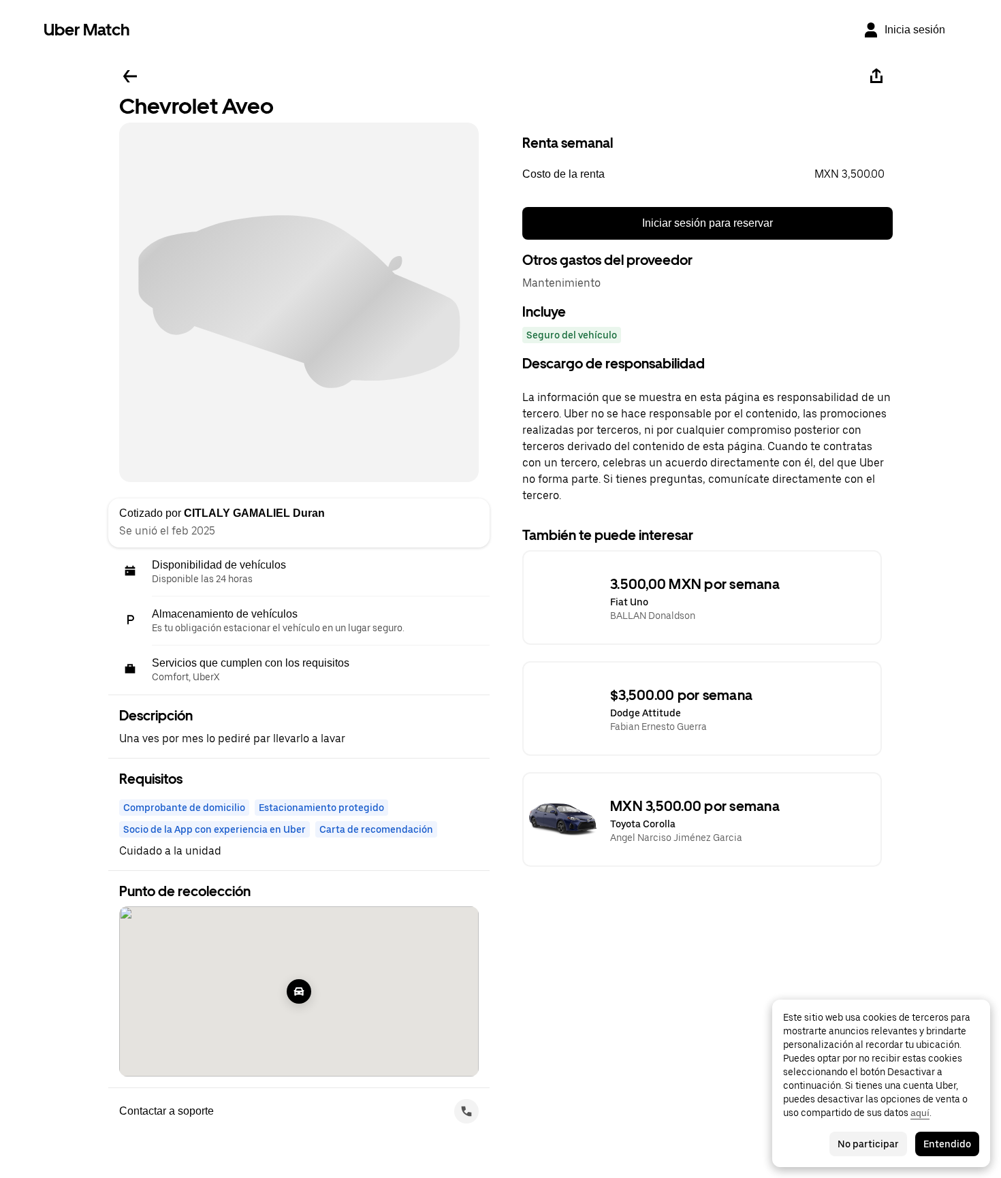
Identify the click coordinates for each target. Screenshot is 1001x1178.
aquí (920, 1112)
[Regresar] (130, 76)
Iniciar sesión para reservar (707, 223)
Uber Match (87, 29)
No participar (868, 1144)
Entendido (947, 1144)
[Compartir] (876, 76)
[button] (707, 174)
